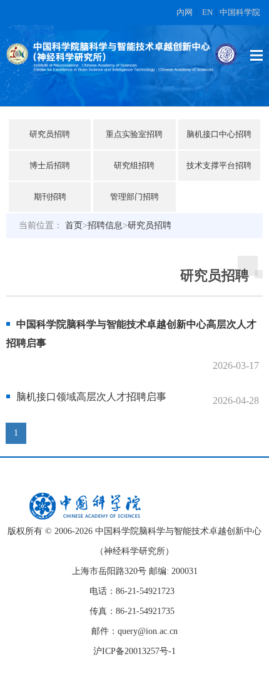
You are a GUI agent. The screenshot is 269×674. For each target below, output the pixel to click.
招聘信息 (105, 225)
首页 (74, 225)
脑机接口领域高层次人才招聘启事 (91, 396)
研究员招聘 (149, 225)
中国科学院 (240, 12)
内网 (184, 12)
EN (207, 12)
